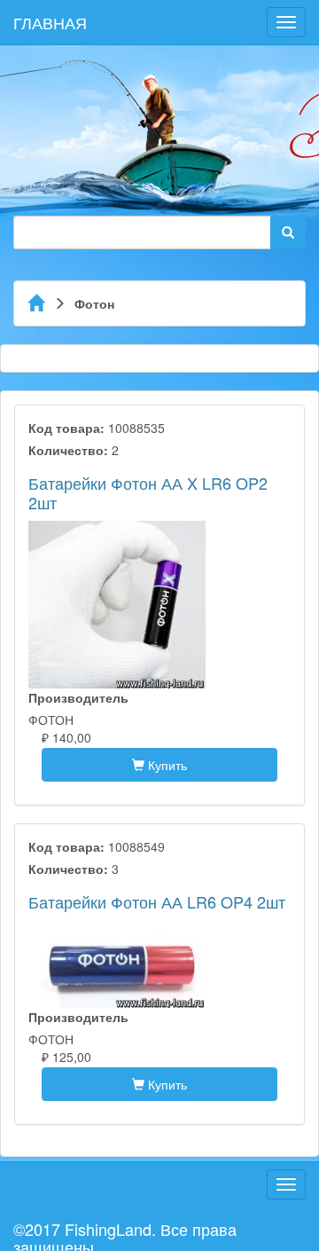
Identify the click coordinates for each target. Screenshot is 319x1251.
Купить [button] (165, 765)
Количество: (68, 450)
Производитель (78, 697)
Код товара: (66, 428)
